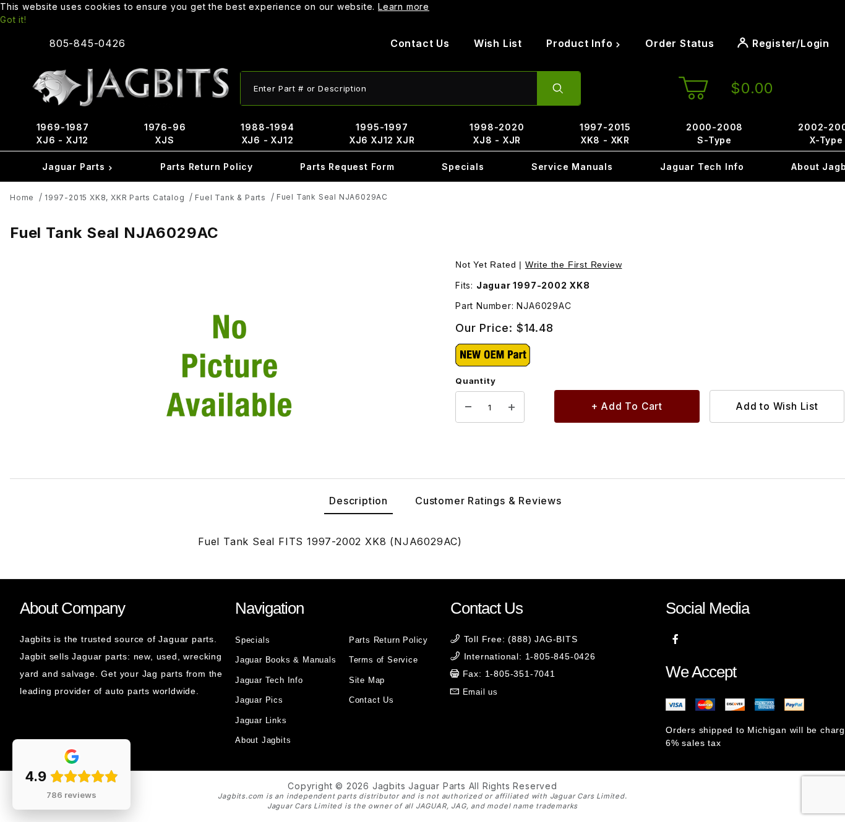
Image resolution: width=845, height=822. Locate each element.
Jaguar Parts (75, 166)
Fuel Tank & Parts (230, 197)
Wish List (498, 43)
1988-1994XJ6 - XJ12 (267, 133)
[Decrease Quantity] (468, 407)
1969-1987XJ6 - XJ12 (62, 133)
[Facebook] (676, 639)
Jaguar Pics (259, 700)
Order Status (679, 43)
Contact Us (420, 43)
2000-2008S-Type (714, 133)
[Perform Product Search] (558, 88)
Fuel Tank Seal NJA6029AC (332, 196)
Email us (480, 692)
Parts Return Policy (206, 166)
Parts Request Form (347, 166)
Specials (463, 166)
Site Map (367, 680)
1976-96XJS (165, 133)
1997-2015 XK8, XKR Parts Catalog (115, 197)
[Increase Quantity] (511, 407)
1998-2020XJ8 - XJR (497, 133)
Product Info (581, 43)
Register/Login (789, 43)
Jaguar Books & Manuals (286, 659)
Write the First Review (573, 264)
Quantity (475, 381)
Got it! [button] (13, 19)
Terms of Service (383, 659)
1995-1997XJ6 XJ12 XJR (382, 133)
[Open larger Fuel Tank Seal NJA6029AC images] (228, 366)
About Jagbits (263, 740)
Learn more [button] (403, 6)
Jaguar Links (261, 720)
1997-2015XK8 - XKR (605, 133)
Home (22, 197)
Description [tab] (358, 500)
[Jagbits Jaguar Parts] (130, 87)
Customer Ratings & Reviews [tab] (488, 500)
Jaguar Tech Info (702, 166)
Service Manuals (572, 166)
